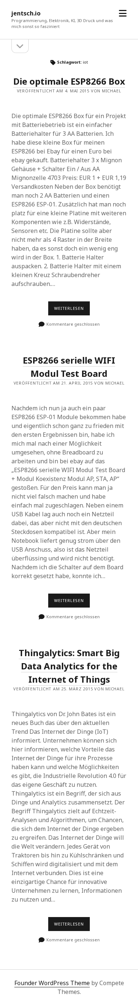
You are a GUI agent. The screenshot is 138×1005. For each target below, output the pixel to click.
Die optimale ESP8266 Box (69, 81)
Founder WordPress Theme (52, 983)
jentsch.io (25, 13)
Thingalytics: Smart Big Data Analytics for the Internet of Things (69, 666)
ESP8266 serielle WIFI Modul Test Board (69, 366)
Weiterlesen (72, 310)
